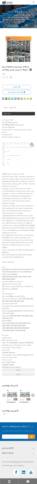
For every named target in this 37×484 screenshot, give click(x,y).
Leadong (20, 465)
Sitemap (9, 465)
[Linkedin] (24, 472)
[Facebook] (16, 472)
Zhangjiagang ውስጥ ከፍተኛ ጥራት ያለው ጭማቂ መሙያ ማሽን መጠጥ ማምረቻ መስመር (12, 402)
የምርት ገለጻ (7, 113)
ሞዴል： (6, 107)
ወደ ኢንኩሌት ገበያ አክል (15, 92)
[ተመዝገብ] (31, 436)
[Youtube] (31, 472)
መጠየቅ (15, 87)
